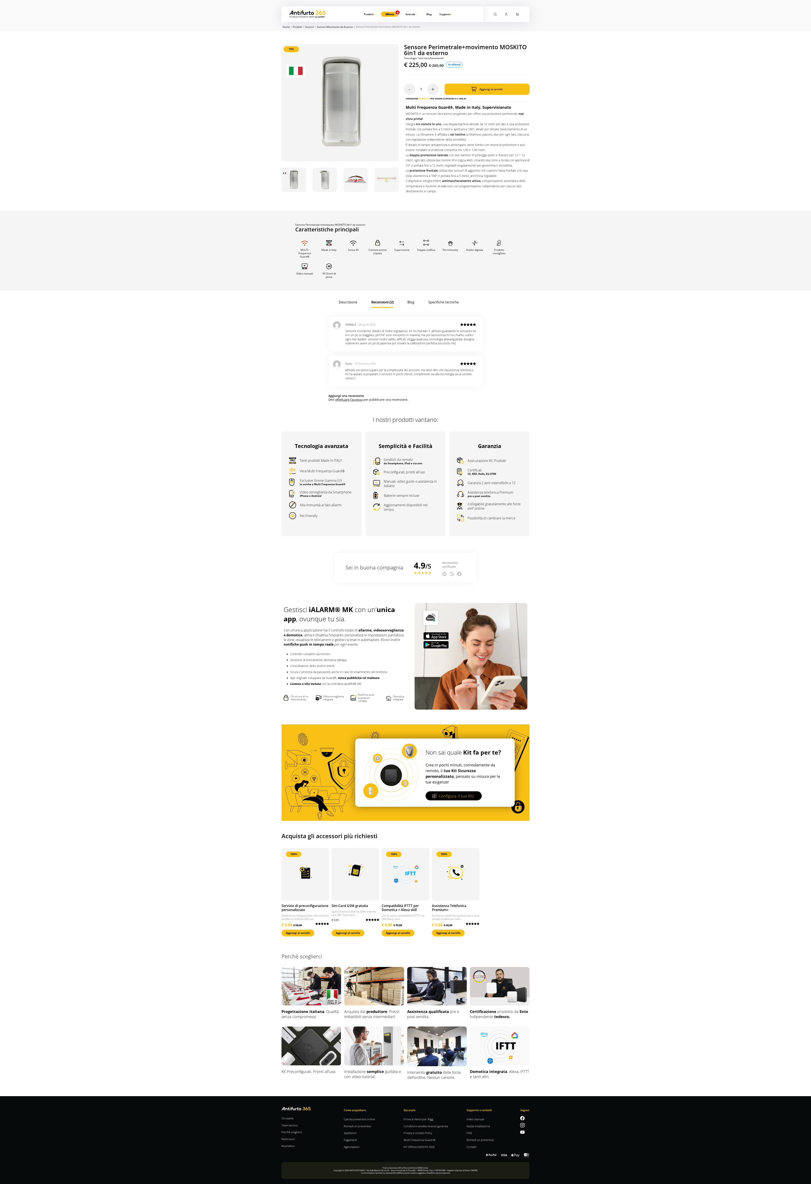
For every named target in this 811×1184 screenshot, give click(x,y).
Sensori (309, 27)
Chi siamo (288, 1118)
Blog (429, 14)
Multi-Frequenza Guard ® (419, 1140)
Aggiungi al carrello (491, 89)
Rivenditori (288, 1146)
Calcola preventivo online (359, 1119)
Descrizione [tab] (348, 302)
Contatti (471, 1147)
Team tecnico (290, 1125)
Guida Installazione (478, 1126)
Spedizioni (350, 1133)
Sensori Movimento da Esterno (335, 27)
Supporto (444, 14)
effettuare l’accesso (349, 400)
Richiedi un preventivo (357, 1126)
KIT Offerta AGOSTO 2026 (419, 1147)
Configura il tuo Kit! (456, 795)
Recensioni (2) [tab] (382, 302)
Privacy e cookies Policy (418, 1133)
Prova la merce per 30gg (418, 1119)
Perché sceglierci (292, 1132)
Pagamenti (350, 1140)
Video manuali (475, 1119)
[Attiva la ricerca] (495, 14)
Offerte (389, 14)
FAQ (469, 1133)
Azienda (410, 14)
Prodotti (369, 14)
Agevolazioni (351, 1147)
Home (286, 27)
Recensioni (288, 1139)
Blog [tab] (410, 302)
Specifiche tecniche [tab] (443, 302)
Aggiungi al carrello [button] (298, 933)
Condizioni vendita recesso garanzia (426, 1126)
